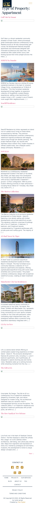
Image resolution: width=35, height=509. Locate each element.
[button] (30, 2)
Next (31, 453)
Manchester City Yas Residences (14, 281)
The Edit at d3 (6, 368)
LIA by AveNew (7, 324)
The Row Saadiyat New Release (13, 413)
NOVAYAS (5, 151)
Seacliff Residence (8, 103)
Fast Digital (21, 502)
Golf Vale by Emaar (8, 17)
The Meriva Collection (10, 191)
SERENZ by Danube (9, 60)
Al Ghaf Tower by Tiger (10, 236)
